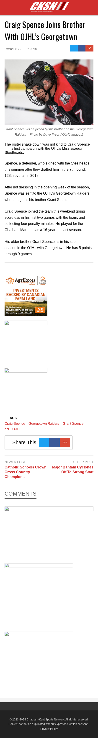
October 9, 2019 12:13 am (21, 49)
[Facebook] (82, 48)
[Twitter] (74, 48)
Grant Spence (73, 423)
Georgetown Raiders (43, 423)
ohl (7, 429)
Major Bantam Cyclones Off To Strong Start (72, 469)
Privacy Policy (49, 728)
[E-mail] (89, 48)
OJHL (16, 429)
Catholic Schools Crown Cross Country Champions (25, 472)
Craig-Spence (15, 423)
